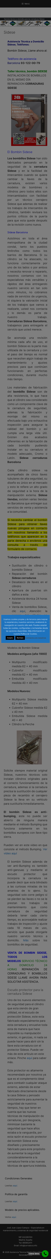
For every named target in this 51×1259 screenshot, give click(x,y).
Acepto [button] (10, 638)
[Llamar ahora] (45, 1253)
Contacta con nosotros (35, 638)
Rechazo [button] (20, 638)
